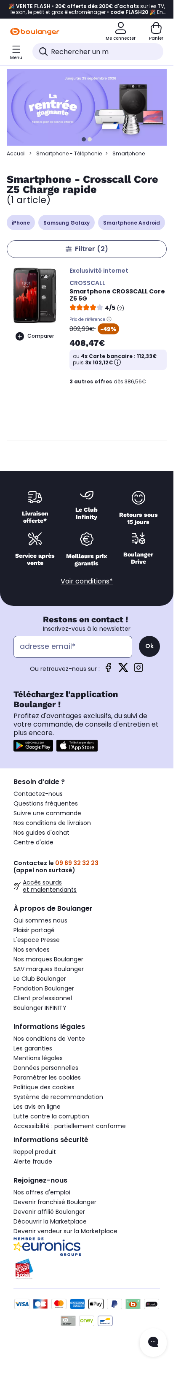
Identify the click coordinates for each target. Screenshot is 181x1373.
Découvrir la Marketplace (50, 1221)
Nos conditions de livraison (52, 823)
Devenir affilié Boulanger (49, 1211)
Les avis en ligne (37, 1106)
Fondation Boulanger (43, 988)
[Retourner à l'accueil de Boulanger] (34, 31)
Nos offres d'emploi (41, 1192)
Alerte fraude (32, 1161)
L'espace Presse (36, 940)
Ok (149, 646)
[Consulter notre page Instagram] (138, 670)
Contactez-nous (38, 794)
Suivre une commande (47, 813)
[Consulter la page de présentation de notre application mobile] (33, 746)
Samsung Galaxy (66, 222)
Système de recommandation (58, 1097)
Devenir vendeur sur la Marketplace (65, 1231)
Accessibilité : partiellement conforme (69, 1126)
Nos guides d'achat (41, 832)
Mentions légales (38, 1058)
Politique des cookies (44, 1087)
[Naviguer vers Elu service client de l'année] (86, 1269)
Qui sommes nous (40, 920)
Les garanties (32, 1048)
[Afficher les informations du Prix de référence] (109, 319)
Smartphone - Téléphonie (69, 153)
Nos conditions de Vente (49, 1038)
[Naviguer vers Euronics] (86, 1246)
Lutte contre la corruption (51, 1116)
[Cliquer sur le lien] (90, 107)
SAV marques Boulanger (48, 969)
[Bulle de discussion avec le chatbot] (153, 1342)
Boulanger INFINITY (40, 1008)
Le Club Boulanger (39, 978)
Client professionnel (42, 998)
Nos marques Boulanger (48, 959)
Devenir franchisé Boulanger (54, 1202)
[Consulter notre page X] (123, 670)
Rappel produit (34, 1152)
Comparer (40, 336)
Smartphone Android (131, 222)
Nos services (31, 949)
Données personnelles (45, 1068)
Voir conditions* (87, 581)
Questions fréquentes (45, 803)
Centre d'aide (33, 842)
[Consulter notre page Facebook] (108, 670)
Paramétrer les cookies (47, 1077)
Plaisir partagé (34, 930)
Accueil (16, 153)
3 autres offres (90, 381)
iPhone (21, 222)
